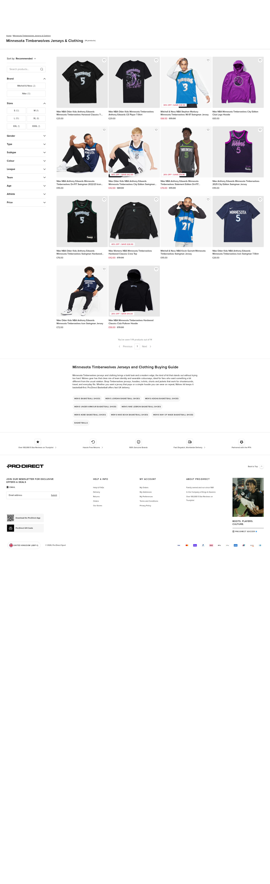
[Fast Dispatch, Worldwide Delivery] (190, 444)
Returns (96, 496)
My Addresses (146, 492)
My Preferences (146, 496)
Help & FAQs (98, 487)
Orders (96, 501)
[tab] (10, 487)
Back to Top (253, 466)
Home (8, 35)
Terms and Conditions (149, 501)
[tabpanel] (32, 495)
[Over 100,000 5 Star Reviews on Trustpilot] (37, 444)
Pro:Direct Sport (59, 545)
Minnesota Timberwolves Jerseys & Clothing (32, 35)
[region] (135, 410)
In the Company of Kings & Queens (201, 492)
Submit (54, 495)
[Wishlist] (104, 60)
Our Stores (97, 505)
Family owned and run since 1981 (200, 487)
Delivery (96, 492)
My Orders (144, 487)
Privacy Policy (145, 505)
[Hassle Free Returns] (93, 444)
